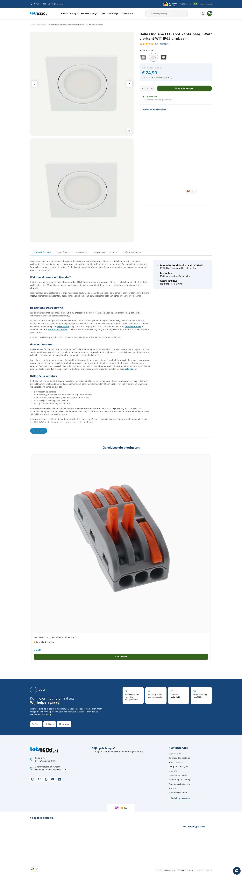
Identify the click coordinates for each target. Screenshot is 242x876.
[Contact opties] (237, 871)
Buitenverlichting (88, 13)
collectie (129, 369)
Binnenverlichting (68, 13)
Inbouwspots (41, 25)
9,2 (125, 807)
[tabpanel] (121, 347)
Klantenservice (206, 4)
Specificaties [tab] (64, 252)
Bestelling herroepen (181, 798)
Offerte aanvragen (132, 252)
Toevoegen (122, 656)
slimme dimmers (133, 326)
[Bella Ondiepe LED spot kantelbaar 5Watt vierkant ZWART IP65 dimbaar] (163, 57)
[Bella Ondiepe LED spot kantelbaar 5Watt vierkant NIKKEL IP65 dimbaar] (143, 57)
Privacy (190, 870)
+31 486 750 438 (39, 4)
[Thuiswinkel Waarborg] (170, 4)
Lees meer (37, 431)
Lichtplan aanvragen (178, 766)
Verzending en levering (179, 779)
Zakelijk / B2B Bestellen (179, 758)
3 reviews (164, 43)
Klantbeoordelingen (178, 792)
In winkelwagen (186, 88)
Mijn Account (175, 753)
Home (32, 25)
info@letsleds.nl (57, 4)
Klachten (173, 788)
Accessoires (126, 13)
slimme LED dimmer (58, 329)
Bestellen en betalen (178, 775)
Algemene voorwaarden (165, 870)
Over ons (173, 771)
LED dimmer (63, 326)
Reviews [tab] (81, 252)
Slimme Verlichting (109, 13)
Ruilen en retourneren (179, 784)
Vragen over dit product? (105, 252)
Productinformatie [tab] (42, 252)
